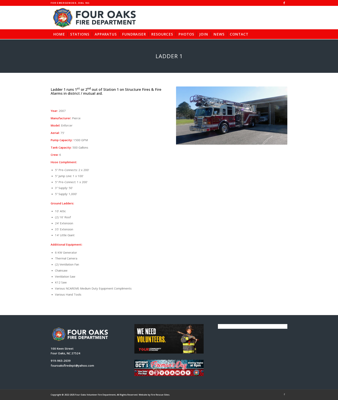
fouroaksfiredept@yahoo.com (72, 365)
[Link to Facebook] (284, 3)
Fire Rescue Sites (160, 394)
